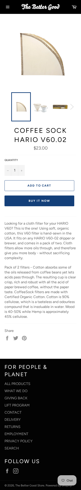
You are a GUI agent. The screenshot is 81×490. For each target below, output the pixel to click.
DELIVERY (12, 419)
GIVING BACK (15, 398)
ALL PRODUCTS (17, 384)
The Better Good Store (29, 485)
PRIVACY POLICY (18, 441)
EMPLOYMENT (16, 434)
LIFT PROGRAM (17, 405)
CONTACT (13, 412)
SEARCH (11, 448)
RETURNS (12, 427)
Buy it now (39, 200)
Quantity (11, 160)
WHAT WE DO (15, 391)
